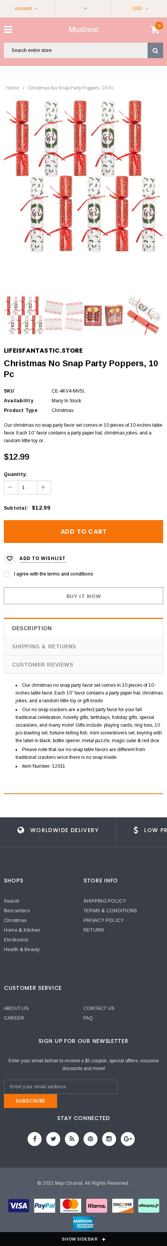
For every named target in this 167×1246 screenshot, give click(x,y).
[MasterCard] (71, 1207)
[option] (83, 176)
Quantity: (15, 474)
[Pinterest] (90, 1139)
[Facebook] (35, 1139)
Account (23, 8)
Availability (18, 400)
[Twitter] (53, 1139)
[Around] (148, 1207)
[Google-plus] (128, 1139)
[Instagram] (109, 1139)
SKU (9, 391)
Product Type (20, 410)
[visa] (19, 1207)
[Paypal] (83, 1225)
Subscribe (30, 1101)
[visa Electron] (45, 1207)
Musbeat (83, 29)
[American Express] (123, 1207)
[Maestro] (97, 1207)
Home (12, 88)
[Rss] (72, 1139)
